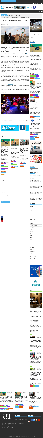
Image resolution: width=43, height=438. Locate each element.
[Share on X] (2, 219)
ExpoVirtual (32, 258)
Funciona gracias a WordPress (14, 436)
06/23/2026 (22, 145)
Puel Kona (22, 115)
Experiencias (32, 137)
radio (31, 260)
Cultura (6, 115)
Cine (31, 237)
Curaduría (6, 168)
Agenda (3, 115)
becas (31, 233)
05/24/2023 (38, 352)
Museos (31, 231)
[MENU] (42, 11)
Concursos (32, 208)
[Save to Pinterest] (2, 221)
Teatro (31, 243)
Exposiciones (4, 171)
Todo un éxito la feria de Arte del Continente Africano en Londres (22, 121)
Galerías (3, 174)
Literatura (32, 239)
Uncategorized (32, 262)
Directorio (32, 249)
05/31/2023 (38, 336)
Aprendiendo (32, 218)
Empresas (32, 211)
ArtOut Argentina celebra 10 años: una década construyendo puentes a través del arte (36, 192)
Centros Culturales (4, 166)
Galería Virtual (4, 172)
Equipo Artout (9, 24)
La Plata (13, 115)
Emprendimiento (33, 209)
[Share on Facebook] (2, 217)
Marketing (32, 215)
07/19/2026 (4, 146)
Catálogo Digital (33, 256)
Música (9, 115)
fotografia (32, 253)
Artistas (3, 165)
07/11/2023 (32, 308)
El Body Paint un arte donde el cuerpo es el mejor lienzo (7, 121)
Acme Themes (32, 436)
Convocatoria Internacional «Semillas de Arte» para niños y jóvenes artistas (36, 198)
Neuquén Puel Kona (18, 115)
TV (30, 245)
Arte (5, 163)
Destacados (3, 169)
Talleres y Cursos (33, 219)
